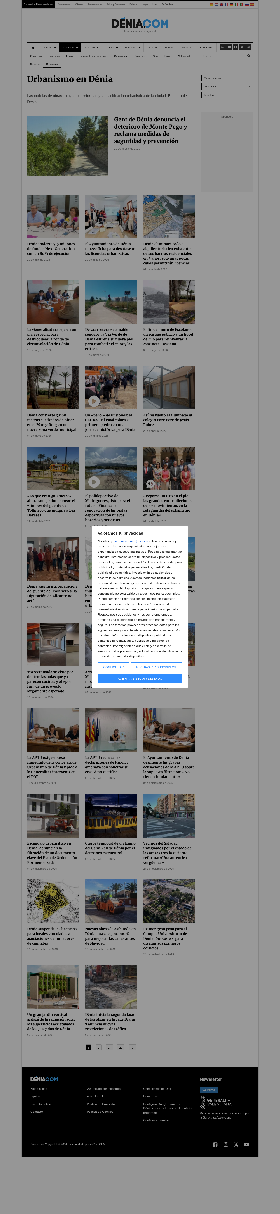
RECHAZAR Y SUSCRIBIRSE (156, 667)
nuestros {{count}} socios (131, 541)
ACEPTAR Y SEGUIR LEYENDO (140, 678)
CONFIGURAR (113, 667)
